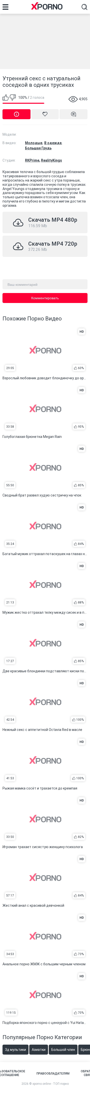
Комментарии (74, 114)
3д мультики (15, 1050)
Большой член (63, 1050)
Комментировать (45, 298)
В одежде (53, 143)
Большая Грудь (38, 148)
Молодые (33, 143)
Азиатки (39, 1050)
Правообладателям (53, 1073)
